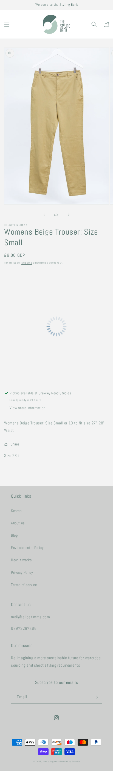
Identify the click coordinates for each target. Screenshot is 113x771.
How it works (21, 559)
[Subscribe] (96, 697)
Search (16, 510)
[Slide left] (44, 215)
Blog (14, 535)
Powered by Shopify (70, 761)
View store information (27, 407)
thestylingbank (51, 761)
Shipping (26, 262)
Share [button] (14, 444)
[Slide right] (69, 215)
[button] (7, 24)
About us (18, 523)
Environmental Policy (27, 547)
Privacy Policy (22, 572)
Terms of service (24, 584)
